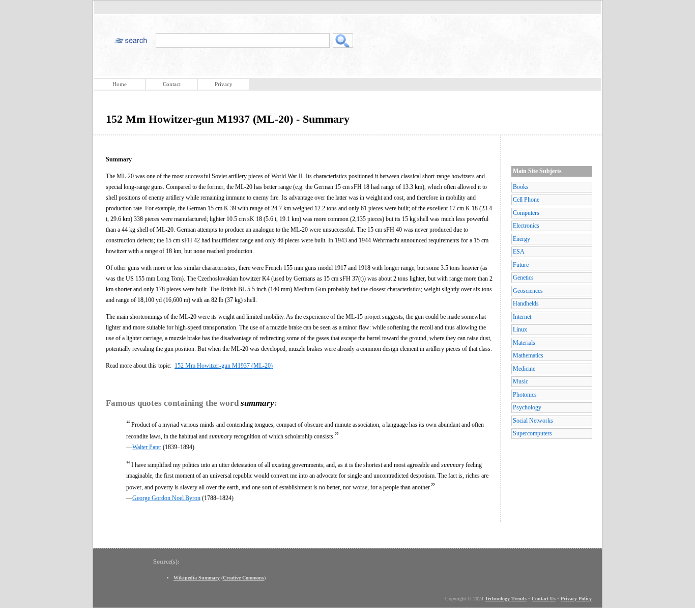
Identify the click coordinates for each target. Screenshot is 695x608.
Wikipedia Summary (196, 578)
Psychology (527, 407)
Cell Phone (526, 199)
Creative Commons (243, 578)
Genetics (523, 277)
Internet (522, 316)
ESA (519, 251)
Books (521, 186)
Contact (172, 84)
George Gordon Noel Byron (166, 498)
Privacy (224, 84)
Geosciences (528, 290)
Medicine (524, 368)
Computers (526, 212)
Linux (520, 329)
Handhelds (526, 303)
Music (520, 381)
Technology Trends (506, 598)
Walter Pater (146, 447)
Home (119, 84)
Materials (524, 342)
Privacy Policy (576, 598)
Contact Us (544, 598)
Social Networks (533, 420)
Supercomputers (532, 433)
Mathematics (528, 355)
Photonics (525, 394)
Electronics (526, 225)
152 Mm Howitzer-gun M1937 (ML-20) (224, 365)
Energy (521, 238)
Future (521, 264)
